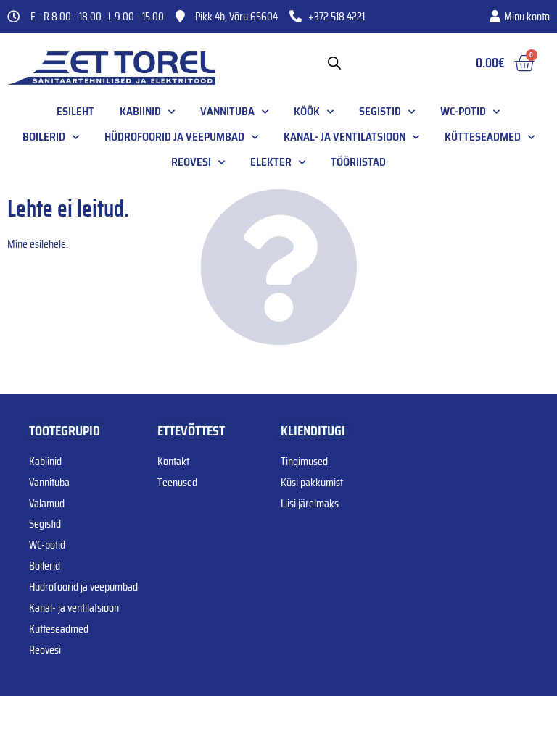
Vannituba (227, 111)
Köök (307, 111)
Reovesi (191, 162)
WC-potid (463, 111)
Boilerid (43, 137)
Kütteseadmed (483, 137)
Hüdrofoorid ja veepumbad (174, 137)
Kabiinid (140, 111)
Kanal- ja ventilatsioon (344, 137)
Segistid (380, 111)
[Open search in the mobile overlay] (334, 63)
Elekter (271, 162)
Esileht (75, 111)
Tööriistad (358, 162)
